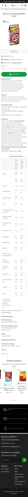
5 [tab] (16, 400)
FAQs (16, 471)
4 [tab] (14, 400)
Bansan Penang (4, 9)
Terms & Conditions (20, 481)
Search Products (19, 474)
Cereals (6, 354)
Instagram (6, 471)
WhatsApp (12, 443)
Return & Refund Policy (19, 478)
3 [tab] (13, 400)
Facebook (6, 469)
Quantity (3, 66)
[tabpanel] (7, 381)
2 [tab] (11, 400)
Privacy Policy (18, 484)
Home (16, 469)
